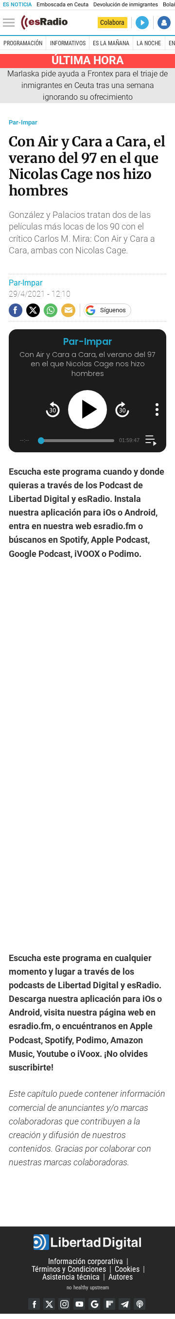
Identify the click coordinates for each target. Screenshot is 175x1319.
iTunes (139, 1304)
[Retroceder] (52, 409)
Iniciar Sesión (164, 22)
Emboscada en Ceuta (62, 4)
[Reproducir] (87, 409)
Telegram (124, 1304)
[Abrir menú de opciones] (157, 409)
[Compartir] (15, 310)
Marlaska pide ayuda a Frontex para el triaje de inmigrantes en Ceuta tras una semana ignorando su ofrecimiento (87, 85)
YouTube (79, 1304)
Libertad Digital (87, 1242)
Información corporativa (85, 1261)
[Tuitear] (33, 310)
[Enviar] (50, 310)
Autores (120, 1277)
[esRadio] (44, 22)
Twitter (49, 1304)
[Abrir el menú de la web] (11, 22)
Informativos (68, 43)
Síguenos (113, 310)
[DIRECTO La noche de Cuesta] (142, 22)
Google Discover (94, 1304)
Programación (22, 43)
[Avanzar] (122, 409)
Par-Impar (23, 122)
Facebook (34, 1304)
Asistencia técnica (71, 1277)
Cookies (127, 1269)
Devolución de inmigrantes (125, 4)
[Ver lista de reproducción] (150, 440)
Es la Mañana (111, 43)
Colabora (112, 22)
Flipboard (109, 1304)
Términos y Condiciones (69, 1269)
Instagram (64, 1304)
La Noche (149, 43)
